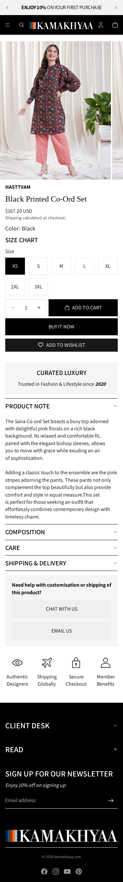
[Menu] (7, 24)
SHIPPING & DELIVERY (35, 563)
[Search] (21, 25)
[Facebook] (44, 871)
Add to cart (87, 307)
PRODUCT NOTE (27, 406)
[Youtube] (67, 871)
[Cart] (115, 25)
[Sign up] (111, 801)
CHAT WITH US (61, 608)
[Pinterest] (79, 871)
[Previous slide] (7, 7)
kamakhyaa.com (67, 856)
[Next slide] (116, 7)
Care (12, 547)
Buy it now (61, 326)
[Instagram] (56, 871)
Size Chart (21, 240)
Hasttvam (18, 187)
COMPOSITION (25, 532)
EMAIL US (61, 630)
